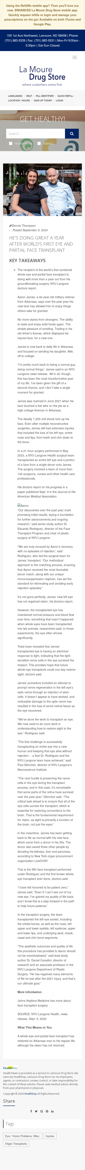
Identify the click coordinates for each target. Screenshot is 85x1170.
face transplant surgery (32, 1005)
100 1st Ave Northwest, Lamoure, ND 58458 (36, 35)
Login (59, 100)
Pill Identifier (45, 95)
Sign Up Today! (43, 100)
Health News (23, 143)
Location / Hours (19, 100)
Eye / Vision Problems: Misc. (22, 1136)
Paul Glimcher (27, 765)
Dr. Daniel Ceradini (39, 960)
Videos (48, 143)
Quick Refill (65, 95)
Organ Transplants (16, 1143)
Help (29, 95)
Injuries (50, 1136)
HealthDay (30, 1093)
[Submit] (72, 134)
